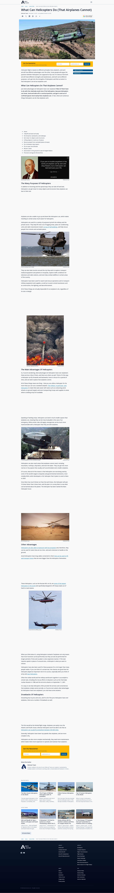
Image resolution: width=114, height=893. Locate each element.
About (60, 870)
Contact (60, 872)
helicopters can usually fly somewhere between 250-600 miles (39, 730)
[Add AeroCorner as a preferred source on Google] (88, 16)
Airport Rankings (81, 858)
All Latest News (26, 833)
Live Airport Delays (81, 860)
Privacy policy (62, 881)
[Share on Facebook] (22, 16)
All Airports (79, 847)
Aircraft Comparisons (64, 854)
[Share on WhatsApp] (36, 16)
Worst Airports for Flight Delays (84, 864)
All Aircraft (61, 847)
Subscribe (87, 64)
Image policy (61, 879)
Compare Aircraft (63, 849)
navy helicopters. (32, 674)
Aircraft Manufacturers (64, 856)
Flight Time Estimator (82, 851)
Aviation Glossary (81, 875)
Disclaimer (61, 875)
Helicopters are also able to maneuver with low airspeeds (38, 548)
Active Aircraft (62, 851)
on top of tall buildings (50, 227)
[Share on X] (26, 16)
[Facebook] (21, 853)
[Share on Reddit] (32, 16)
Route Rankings (81, 856)
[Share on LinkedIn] (29, 16)
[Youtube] (24, 853)
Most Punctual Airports (82, 862)
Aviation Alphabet (81, 879)
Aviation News (80, 870)
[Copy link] (39, 16)
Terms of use (62, 877)
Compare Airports (81, 849)
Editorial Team (24, 13)
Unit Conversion (81, 877)
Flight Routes (80, 854)
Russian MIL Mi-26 (32, 629)
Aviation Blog (80, 872)
